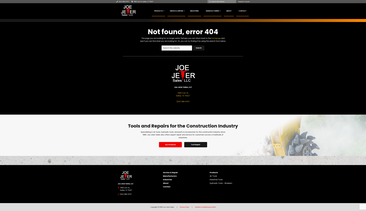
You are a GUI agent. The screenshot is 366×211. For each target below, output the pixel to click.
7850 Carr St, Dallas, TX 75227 (143, 2)
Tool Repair (195, 145)
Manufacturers (170, 176)
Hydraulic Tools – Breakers (221, 183)
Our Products (170, 145)
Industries (167, 179)
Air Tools (213, 176)
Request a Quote (244, 2)
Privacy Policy (184, 207)
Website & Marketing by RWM (205, 207)
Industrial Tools (216, 179)
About (166, 183)
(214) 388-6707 (124, 2)
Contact (166, 186)
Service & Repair (170, 172)
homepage (216, 38)
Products (214, 172)
